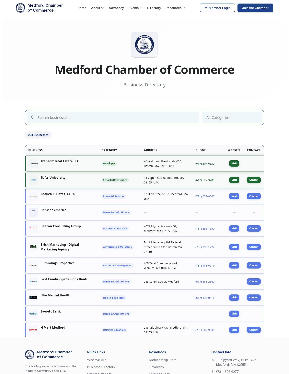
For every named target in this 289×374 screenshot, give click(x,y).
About (95, 8)
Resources (173, 8)
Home (81, 8)
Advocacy (116, 8)
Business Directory (101, 367)
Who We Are (96, 360)
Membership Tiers (162, 360)
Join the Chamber (255, 8)
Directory (154, 8)
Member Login (219, 8)
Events (134, 8)
